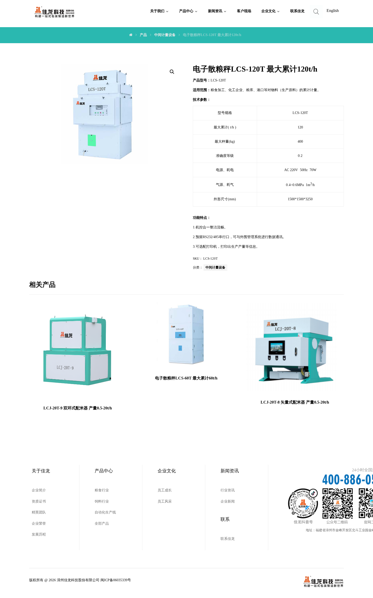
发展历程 (39, 534)
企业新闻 (228, 501)
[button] (172, 71)
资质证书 (39, 501)
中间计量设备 (215, 267)
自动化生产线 (105, 512)
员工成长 (165, 490)
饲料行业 (102, 501)
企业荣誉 (39, 523)
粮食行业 (102, 490)
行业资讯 (228, 490)
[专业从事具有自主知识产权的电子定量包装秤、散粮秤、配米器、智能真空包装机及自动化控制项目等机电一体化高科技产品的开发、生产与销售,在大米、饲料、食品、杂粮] (54, 12)
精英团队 (39, 512)
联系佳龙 (228, 539)
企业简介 (39, 490)
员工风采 (165, 501)
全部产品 (102, 523)
